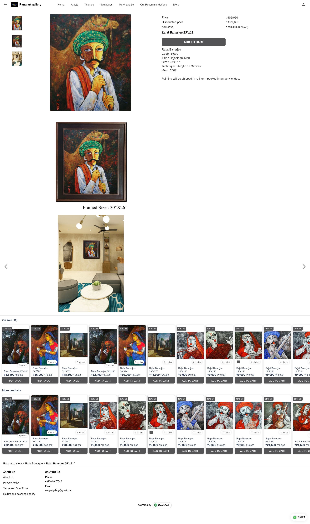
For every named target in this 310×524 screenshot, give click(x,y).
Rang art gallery (30, 4)
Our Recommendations (153, 4)
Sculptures (106, 4)
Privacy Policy (11, 482)
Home (60, 4)
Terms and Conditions (15, 488)
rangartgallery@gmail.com (58, 490)
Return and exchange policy (19, 494)
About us (8, 477)
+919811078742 (53, 481)
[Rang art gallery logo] (14, 4)
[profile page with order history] (303, 4)
